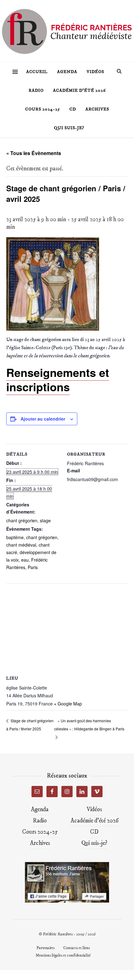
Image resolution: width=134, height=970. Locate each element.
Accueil (37, 72)
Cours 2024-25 (42, 109)
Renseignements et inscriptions (57, 379)
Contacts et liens (76, 947)
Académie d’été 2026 (79, 90)
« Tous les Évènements (33, 153)
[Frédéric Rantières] (67, 31)
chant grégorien (21, 520)
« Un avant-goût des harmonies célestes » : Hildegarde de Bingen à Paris (89, 724)
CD (72, 109)
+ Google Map (68, 703)
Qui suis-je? (69, 128)
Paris (33, 567)
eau (25, 560)
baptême (15, 537)
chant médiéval (21, 545)
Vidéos (95, 72)
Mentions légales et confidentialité (63, 955)
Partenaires (45, 947)
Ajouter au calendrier (43, 419)
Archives (97, 109)
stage (45, 520)
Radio (36, 90)
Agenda (67, 72)
